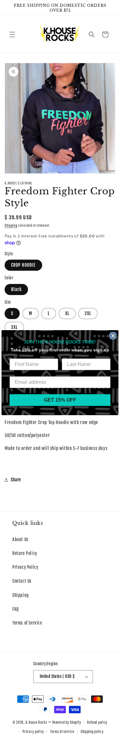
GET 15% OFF (60, 400)
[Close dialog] (113, 336)
